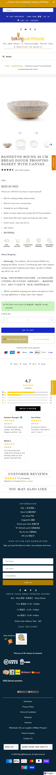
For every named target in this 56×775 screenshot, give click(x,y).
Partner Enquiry (28, 733)
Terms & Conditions (28, 712)
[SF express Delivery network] (6, 674)
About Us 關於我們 (28, 512)
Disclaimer (28, 701)
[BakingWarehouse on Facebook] (21, 29)
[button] (50, 773)
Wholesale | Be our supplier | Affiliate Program (28, 728)
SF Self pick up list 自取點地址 (28, 528)
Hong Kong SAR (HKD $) (35, 747)
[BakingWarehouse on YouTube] (25, 29)
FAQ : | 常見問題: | (28, 508)
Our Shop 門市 (28, 516)
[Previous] (20, 133)
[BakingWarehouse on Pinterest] (30, 29)
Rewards (28, 717)
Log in (46, 16)
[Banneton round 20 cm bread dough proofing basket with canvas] (28, 103)
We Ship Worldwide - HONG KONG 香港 (24, 16)
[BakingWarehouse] (28, 41)
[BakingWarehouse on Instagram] (35, 29)
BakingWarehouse (24, 754)
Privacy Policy (28, 707)
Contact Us (28, 738)
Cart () (24, 20)
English (9, 747)
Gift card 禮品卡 (28, 536)
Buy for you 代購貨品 (28, 532)
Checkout (34, 20)
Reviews (28, 722)
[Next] (36, 133)
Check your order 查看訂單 (28, 524)
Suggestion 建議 (28, 520)
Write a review (27, 481)
